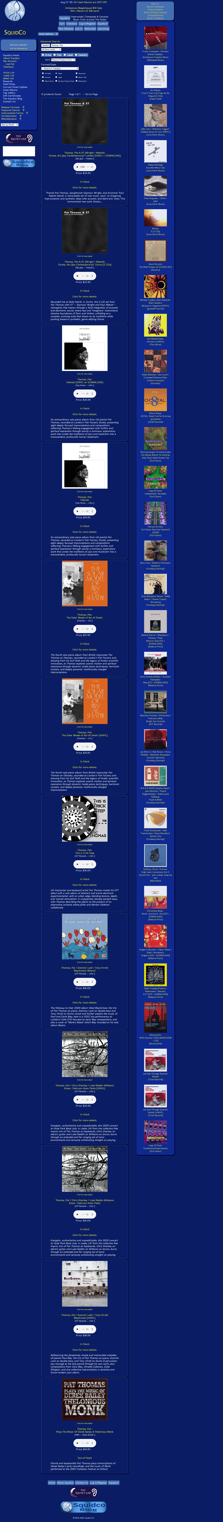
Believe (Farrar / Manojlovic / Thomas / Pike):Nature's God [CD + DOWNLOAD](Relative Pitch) (155, 641)
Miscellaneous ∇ (11, 118)
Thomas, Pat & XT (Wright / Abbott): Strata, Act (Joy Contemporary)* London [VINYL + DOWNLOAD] (85, 154)
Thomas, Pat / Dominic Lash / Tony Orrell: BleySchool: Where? (84, 969)
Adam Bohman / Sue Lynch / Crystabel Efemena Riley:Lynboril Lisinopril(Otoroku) (155, 379)
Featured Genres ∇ (12, 110)
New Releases (66, 28)
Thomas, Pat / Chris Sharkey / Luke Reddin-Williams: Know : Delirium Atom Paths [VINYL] (85, 1087)
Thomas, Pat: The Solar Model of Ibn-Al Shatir (85, 616)
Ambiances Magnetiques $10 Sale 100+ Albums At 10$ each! (83, 9)
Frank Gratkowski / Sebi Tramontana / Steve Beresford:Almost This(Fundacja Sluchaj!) (155, 834)
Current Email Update (14, 87)
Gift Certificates (12, 95)
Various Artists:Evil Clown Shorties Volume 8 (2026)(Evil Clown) (155, 531)
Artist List (8, 72)
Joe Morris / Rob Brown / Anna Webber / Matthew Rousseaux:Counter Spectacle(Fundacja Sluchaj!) (155, 756)
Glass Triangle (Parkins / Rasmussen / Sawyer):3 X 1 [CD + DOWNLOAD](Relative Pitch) (155, 992)
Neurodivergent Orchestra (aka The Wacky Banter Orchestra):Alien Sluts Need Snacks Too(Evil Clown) (155, 456)
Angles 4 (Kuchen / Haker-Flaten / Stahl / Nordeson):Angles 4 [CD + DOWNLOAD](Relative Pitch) (155, 954)
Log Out (10, 63)
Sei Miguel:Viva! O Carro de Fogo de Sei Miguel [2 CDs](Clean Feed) (155, 94)
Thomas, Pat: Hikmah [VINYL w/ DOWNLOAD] (84, 381)
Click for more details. (85, 187)
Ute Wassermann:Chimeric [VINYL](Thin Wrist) (155, 342)
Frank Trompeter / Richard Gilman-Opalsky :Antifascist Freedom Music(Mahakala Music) (156, 55)
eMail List (8, 78)
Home (52, 1482)
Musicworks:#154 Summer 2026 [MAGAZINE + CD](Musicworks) (155, 1039)
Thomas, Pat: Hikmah (85, 498)
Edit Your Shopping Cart (18, 48)
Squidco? (103, 23)
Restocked (90, 28)
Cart (61, 23)
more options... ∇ (48, 34)
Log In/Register (87, 23)
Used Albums (10, 89)
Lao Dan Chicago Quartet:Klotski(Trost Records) (155, 1076)
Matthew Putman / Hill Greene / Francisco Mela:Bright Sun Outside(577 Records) (155, 720)
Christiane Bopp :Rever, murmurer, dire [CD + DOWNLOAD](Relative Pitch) (155, 915)
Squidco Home (11, 55)
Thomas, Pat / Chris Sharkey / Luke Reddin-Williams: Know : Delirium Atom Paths (85, 1202)
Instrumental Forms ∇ (14, 113)
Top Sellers (9, 92)
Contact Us (8, 101)
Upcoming (103, 28)
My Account (10, 61)
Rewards (7, 81)
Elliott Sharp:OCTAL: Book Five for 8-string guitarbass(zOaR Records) (155, 417)
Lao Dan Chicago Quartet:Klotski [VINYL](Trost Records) (155, 1112)
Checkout (8, 66)
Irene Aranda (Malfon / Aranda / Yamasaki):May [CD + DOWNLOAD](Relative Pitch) (155, 681)
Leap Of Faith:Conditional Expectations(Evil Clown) (155, 1148)
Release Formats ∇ (12, 107)
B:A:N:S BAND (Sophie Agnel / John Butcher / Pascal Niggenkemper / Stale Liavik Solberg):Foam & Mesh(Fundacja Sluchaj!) (155, 795)
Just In (79, 28)
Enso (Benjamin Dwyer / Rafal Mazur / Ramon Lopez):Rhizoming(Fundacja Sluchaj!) (155, 600)
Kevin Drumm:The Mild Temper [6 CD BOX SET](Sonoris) (155, 267)
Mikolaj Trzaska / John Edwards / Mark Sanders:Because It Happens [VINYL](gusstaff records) (155, 304)
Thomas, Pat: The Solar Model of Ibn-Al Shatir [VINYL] (85, 734)
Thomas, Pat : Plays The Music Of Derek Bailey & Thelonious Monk (84, 1430)
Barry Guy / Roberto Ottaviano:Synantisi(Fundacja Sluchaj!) (155, 566)
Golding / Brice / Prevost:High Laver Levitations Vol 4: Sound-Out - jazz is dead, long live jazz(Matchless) (155, 875)
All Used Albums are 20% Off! (90, 2)
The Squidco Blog (12, 98)
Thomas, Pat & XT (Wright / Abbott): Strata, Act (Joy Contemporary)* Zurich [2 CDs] (84, 263)
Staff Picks (9, 84)
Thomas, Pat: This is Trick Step (84, 851)
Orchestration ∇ (11, 115)
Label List (8, 75)
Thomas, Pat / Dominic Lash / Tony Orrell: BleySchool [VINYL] (84, 1316)
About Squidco (11, 58)
